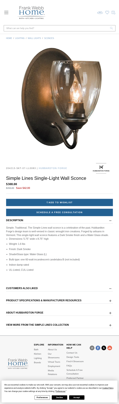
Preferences (42, 397)
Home (9, 38)
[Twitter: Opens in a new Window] (103, 348)
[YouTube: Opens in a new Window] (109, 348)
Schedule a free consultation (59, 212)
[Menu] (6, 12)
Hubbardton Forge (53, 168)
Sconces (49, 38)
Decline (59, 397)
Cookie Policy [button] (107, 388)
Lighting (20, 38)
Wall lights (34, 38)
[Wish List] (107, 12)
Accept (76, 397)
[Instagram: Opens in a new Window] (92, 348)
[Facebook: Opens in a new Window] (98, 348)
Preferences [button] (60, 391)
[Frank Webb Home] (31, 12)
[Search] (111, 28)
